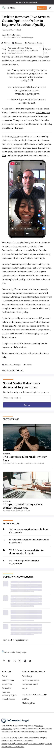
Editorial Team (8, 680)
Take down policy (36, 743)
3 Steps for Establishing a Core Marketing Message (23, 506)
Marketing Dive (28, 703)
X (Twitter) (18, 370)
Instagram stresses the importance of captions (29, 541)
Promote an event (30, 684)
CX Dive (25, 699)
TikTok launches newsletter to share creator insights (26, 552)
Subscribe (42, 8)
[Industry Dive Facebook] (9, 660)
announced (42, 289)
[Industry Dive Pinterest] (25, 660)
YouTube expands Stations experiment (24, 562)
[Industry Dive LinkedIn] (4, 660)
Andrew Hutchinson (12, 35)
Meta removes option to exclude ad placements (28, 531)
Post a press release (20, 640)
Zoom (16, 136)
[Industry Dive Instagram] (19, 660)
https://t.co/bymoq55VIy (27, 93)
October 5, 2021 (27, 102)
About (4, 676)
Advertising (27, 676)
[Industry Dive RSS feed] (30, 660)
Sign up (27, 405)
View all (6, 640)
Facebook (30, 143)
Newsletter (6, 688)
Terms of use (21, 743)
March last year (43, 112)
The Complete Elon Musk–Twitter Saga (25, 458)
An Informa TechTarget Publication (27, 2)
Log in (25, 688)
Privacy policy (8, 743)
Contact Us (7, 684)
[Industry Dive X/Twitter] (14, 660)
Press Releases (8, 699)
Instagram (17, 143)
